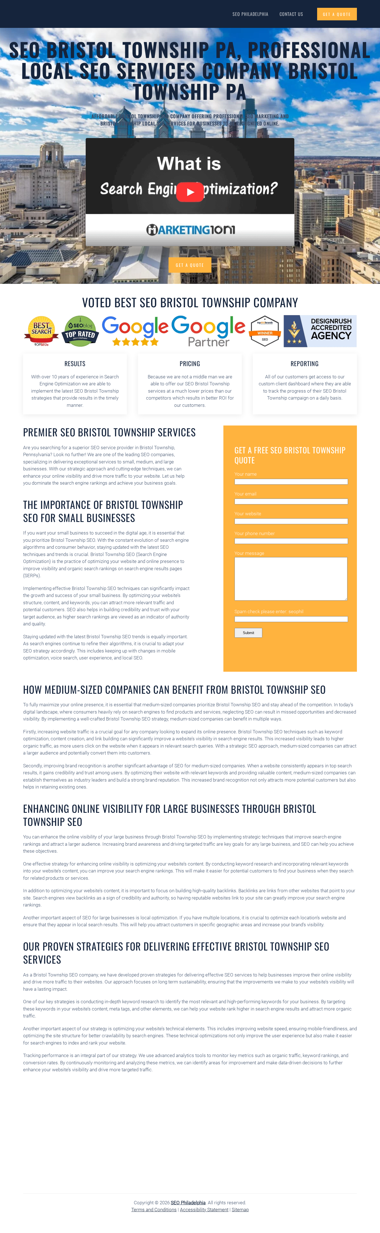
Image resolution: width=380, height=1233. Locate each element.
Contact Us (291, 14)
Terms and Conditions (154, 1209)
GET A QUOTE (337, 14)
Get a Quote (190, 265)
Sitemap (240, 1209)
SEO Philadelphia (250, 14)
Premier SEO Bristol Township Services (109, 431)
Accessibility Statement (204, 1209)
